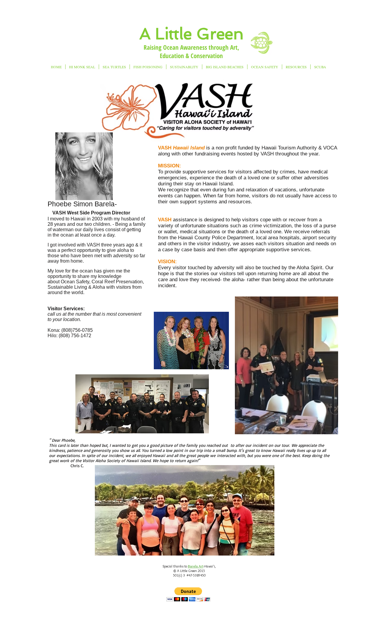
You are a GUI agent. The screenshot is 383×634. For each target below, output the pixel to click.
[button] (188, 594)
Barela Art (195, 566)
